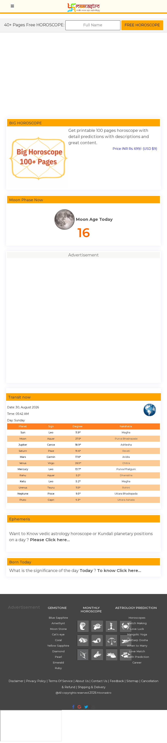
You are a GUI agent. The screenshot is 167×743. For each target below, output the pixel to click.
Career (137, 662)
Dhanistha (126, 475)
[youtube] (93, 706)
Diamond (58, 651)
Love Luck (137, 628)
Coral (58, 640)
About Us (82, 681)
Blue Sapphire (58, 617)
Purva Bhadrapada (126, 438)
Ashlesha (126, 444)
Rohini (126, 487)
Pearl (58, 656)
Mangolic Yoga (137, 634)
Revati (126, 450)
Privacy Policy (36, 681)
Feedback (117, 681)
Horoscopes (137, 617)
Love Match (137, 651)
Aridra (126, 456)
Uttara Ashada (126, 499)
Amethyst (58, 623)
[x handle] (86, 706)
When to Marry (137, 645)
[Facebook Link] (73, 706)
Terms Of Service (60, 681)
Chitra (126, 463)
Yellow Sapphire (58, 645)
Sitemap (132, 681)
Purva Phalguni (126, 469)
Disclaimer (16, 681)
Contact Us (99, 681)
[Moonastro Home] (83, 5)
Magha (126, 432)
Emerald (58, 662)
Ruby (58, 668)
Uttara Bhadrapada (126, 493)
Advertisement (23, 607)
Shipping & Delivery (91, 687)
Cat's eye (58, 634)
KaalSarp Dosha (137, 640)
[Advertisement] (83, 77)
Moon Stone (58, 628)
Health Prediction (137, 656)
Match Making (137, 623)
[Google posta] (79, 706)
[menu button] (12, 6)
